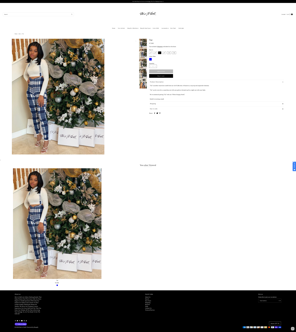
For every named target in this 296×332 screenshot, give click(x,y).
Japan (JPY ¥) (275, 323)
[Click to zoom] (136, 41)
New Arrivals (121, 28)
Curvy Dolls (156, 28)
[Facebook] (15, 321)
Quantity (151, 63)
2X (169, 53)
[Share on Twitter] (157, 113)
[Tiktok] (26, 321)
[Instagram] (24, 321)
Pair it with (153, 109)
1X (164, 53)
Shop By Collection (132, 28)
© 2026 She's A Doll (20, 327)
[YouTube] (22, 321)
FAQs (146, 306)
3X (174, 53)
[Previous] (14, 41)
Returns (147, 304)
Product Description (157, 82)
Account (283, 14)
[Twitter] (17, 321)
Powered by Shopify (32, 327)
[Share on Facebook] (154, 113)
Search (147, 299)
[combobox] (38, 14)
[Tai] (57, 223)
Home (113, 28)
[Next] (18, 41)
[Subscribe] (279, 301)
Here (149, 1)
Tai (57, 280)
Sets (20, 33)
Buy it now (161, 76)
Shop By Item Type (145, 28)
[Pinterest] (19, 321)
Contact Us (148, 308)
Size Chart (173, 28)
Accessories (164, 28)
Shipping (159, 46)
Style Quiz (181, 28)
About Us (147, 297)
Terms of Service (150, 310)
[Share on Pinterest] (160, 113)
